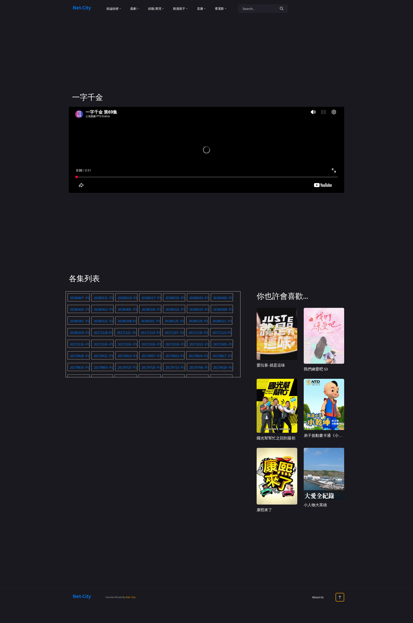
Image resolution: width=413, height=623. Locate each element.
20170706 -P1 (199, 367)
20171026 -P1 (151, 344)
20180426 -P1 (223, 298)
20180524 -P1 (127, 298)
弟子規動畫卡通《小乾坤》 (327, 435)
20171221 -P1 (127, 332)
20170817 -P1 (222, 356)
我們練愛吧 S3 (316, 369)
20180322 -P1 (175, 309)
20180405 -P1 (127, 309)
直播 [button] (200, 9)
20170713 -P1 (175, 367)
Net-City (131, 597)
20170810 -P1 (79, 367)
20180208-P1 (127, 321)
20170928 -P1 (79, 356)
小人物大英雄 (315, 504)
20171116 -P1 (79, 344)
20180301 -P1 (79, 321)
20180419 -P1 (79, 309)
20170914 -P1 (127, 356)
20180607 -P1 (79, 298)
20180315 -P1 (199, 309)
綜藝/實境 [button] (154, 9)
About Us (318, 597)
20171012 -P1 (199, 344)
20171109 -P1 (103, 344)
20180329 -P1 (151, 309)
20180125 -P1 (174, 321)
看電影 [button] (219, 9)
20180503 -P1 (199, 298)
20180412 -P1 (103, 309)
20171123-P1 (222, 332)
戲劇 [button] (133, 9)
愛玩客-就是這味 (271, 365)
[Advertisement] (206, 62)
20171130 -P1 (198, 332)
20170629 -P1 (223, 367)
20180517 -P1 (151, 298)
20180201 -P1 (150, 321)
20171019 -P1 (175, 344)
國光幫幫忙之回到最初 (276, 438)
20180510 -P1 (175, 298)
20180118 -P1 (198, 321)
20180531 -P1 (103, 298)
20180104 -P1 (79, 332)
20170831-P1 (174, 356)
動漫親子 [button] (179, 9)
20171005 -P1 (223, 344)
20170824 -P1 (198, 356)
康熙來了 (264, 509)
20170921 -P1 (103, 356)
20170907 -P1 (151, 356)
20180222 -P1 (103, 321)
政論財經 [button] (112, 9)
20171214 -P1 (150, 332)
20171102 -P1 (127, 344)
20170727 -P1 (127, 367)
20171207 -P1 (174, 332)
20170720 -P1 (151, 367)
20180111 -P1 (222, 321)
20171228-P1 (103, 332)
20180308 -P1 (223, 309)
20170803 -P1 (103, 367)
